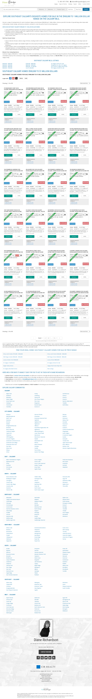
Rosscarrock (37, 611)
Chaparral (8, 563)
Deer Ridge (9, 567)
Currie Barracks (10, 607)
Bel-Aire (8, 422)
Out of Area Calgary (39, 399)
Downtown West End (11, 444)
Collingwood (9, 537)
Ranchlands (37, 535)
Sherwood (65, 482)
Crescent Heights (10, 439)
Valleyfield (65, 467)
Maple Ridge (37, 565)
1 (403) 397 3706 (8, 121)
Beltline (8, 424)
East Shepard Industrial (12, 590)
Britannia (8, 427)
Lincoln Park (37, 603)
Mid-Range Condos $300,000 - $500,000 (12, 357)
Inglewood (37, 429)
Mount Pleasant (38, 444)
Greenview (36, 416)
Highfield (36, 420)
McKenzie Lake (38, 584)
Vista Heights (66, 512)
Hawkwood (37, 531)
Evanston (8, 488)
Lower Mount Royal (39, 433)
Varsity (64, 539)
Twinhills (65, 403)
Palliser (36, 573)
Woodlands (65, 569)
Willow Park (65, 565)
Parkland (36, 574)
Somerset (65, 558)
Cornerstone (9, 507)
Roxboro (65, 425)
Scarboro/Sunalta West (68, 429)
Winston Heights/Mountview (69, 448)
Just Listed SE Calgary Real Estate (59, 66)
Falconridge (9, 510)
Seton (64, 584)
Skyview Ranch (66, 499)
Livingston (36, 482)
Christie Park (9, 599)
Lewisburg (36, 395)
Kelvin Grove (37, 558)
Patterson (36, 609)
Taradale (65, 508)
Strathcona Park (66, 603)
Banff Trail (8, 418)
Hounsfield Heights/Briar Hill (41, 427)
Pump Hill (65, 548)
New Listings (50, 368)
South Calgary (66, 433)
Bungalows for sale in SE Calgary (59, 65)
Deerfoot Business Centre (12, 508)
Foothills (8, 469)
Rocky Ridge (37, 537)
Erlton (7, 452)
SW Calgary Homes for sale (57, 68)
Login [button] (26, 78)
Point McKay (37, 450)
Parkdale (36, 446)
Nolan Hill (36, 486)
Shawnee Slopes (66, 552)
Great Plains (37, 467)
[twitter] (46, 657)
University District (67, 533)
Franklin (8, 512)
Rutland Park (37, 612)
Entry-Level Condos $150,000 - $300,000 (13, 354)
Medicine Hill (37, 605)
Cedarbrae (8, 561)
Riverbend (65, 582)
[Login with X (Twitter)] (16, 79)
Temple (64, 510)
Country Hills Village (11, 484)
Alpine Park (9, 393)
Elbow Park (9, 448)
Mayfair (36, 439)
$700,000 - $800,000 (30, 63)
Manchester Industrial (39, 437)
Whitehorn (65, 516)
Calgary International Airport (13, 499)
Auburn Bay (9, 582)
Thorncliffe (65, 486)
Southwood (65, 559)
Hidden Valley (37, 476)
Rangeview (37, 403)
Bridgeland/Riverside (11, 425)
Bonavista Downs (10, 554)
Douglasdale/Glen (10, 588)
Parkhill (36, 448)
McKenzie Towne (38, 586)
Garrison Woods (38, 414)
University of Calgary (68, 537)
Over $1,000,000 (30, 68)
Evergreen (36, 548)
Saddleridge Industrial (39, 520)
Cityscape (8, 503)
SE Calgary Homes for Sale (53, 362)
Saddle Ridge (37, 518)
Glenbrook (36, 597)
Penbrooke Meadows (68, 459)
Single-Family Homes (8, 365)
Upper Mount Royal (67, 442)
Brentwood (9, 531)
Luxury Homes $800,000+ (53, 360)
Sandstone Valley (67, 480)
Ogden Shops (37, 469)
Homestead (9, 405)
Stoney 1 (65, 395)
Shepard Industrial (67, 586)
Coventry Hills (9, 486)
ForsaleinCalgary (46, 679)
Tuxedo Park (66, 440)
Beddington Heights (11, 478)
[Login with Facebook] (10, 79)
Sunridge (65, 507)
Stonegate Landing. (67, 503)
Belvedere (8, 397)
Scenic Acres (65, 527)
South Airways (66, 501)
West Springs (66, 607)
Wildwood (65, 611)
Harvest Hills (9, 490)
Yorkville (65, 571)
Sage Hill (65, 478)
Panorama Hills (66, 476)
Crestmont (9, 605)
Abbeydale (8, 497)
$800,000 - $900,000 (30, 65)
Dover (7, 463)
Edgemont (8, 541)
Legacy (36, 563)
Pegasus (36, 510)
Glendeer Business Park (40, 554)
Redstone (36, 514)
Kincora (36, 480)
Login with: (5, 78)
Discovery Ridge (10, 609)
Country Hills (9, 482)
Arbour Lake (9, 527)
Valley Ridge (65, 605)
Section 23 (36, 406)
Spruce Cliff (65, 601)
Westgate (65, 609)
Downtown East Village (11, 442)
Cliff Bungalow (9, 437)
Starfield (65, 465)
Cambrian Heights (10, 431)
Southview (65, 463)
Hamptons (37, 529)
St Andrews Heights (67, 435)
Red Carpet (65, 461)
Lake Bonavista (38, 561)
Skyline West (66, 484)
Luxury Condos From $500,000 (10, 360)
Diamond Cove (9, 571)
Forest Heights (38, 459)
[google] (42, 657)
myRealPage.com (46, 690)
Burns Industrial (10, 429)
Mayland (36, 499)
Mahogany (37, 582)
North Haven (37, 488)
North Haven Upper (39, 490)
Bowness (8, 529)
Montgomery (37, 533)
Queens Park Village (39, 452)
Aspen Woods (9, 597)
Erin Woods (9, 467)
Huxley (36, 393)
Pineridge (36, 512)
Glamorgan (9, 612)
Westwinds (65, 514)
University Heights (67, 535)
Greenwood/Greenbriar (40, 527)
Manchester (37, 435)
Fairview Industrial (38, 552)
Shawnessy (65, 554)
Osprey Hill (37, 397)
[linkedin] (49, 657)
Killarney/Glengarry (38, 431)
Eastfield (8, 465)
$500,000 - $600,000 (7, 66)
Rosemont (65, 424)
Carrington (9, 480)
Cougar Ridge (9, 603)
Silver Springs (66, 529)
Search (86, 9)
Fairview (36, 550)
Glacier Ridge (9, 399)
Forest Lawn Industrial (39, 463)
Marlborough (9, 518)
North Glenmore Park (39, 607)
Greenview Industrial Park (40, 418)
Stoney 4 (65, 399)
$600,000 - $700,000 (7, 68)
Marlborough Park (10, 520)
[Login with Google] (13, 79)
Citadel (8, 535)
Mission (36, 442)
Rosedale (65, 422)
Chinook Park (9, 565)
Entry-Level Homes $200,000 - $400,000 (56, 354)
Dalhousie (8, 539)
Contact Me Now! (46, 652)
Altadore (8, 414)
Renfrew (65, 416)
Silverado (65, 556)
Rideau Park (65, 420)
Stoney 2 (65, 397)
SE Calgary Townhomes (9, 362)
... (51, 338)
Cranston (8, 586)
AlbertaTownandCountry (46, 678)
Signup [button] (21, 78)
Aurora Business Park (11, 476)
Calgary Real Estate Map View (54, 365)
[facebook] (38, 657)
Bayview (8, 550)
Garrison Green (10, 611)
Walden (64, 563)
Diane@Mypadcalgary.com (30, 379)
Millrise (36, 569)
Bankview (8, 420)
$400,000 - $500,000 (7, 65)
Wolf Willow (65, 405)
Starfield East (66, 393)
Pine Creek (37, 401)
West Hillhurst (66, 444)
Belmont (8, 552)
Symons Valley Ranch (68, 401)
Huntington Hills (38, 478)
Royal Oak (36, 539)
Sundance (65, 561)
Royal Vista (37, 541)
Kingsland (36, 559)
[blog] (53, 657)
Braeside (8, 556)
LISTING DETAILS (8, 114)
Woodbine (65, 567)
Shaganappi (65, 431)
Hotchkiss (8, 406)
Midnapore (37, 567)
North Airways (37, 508)
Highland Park (37, 422)
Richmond (65, 418)
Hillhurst (36, 425)
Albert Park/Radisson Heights (13, 459)
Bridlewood (9, 558)
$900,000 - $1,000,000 (31, 66)
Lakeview (36, 601)
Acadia (7, 548)
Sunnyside (65, 439)
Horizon (8, 514)
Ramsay (64, 414)
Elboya (8, 450)
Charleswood (9, 533)
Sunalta (64, 437)
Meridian (36, 505)
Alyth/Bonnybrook (10, 416)
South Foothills (66, 588)
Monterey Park (38, 507)
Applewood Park (10, 461)
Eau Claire (8, 446)
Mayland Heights (38, 501)
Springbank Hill (66, 599)
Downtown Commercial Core (13, 440)
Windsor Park (66, 446)
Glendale (36, 599)
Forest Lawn (37, 461)
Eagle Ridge (9, 573)
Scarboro (65, 427)
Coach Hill (8, 601)
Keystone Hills (9, 516)
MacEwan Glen (37, 484)
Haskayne (8, 403)
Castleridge (9, 501)
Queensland (65, 550)
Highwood (36, 424)
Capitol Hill (8, 433)
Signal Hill (65, 597)
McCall (36, 503)
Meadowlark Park (38, 440)
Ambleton (8, 395)
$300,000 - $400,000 (7, 63)
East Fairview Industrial (11, 574)
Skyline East (65, 497)
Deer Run (8, 569)
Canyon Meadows (10, 559)
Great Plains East (10, 401)
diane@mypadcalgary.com (46, 674)
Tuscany (65, 531)
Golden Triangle (38, 465)
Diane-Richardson (46, 677)
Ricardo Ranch (37, 405)
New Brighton (37, 588)
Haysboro (36, 556)
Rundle (36, 516)
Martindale (37, 497)
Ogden (36, 590)
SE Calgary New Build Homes (10, 368)
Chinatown (8, 435)
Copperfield (9, 584)
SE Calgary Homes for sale (57, 63)
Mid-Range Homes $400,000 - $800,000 (56, 357)
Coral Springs (9, 505)
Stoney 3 (65, 505)
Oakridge (36, 571)
